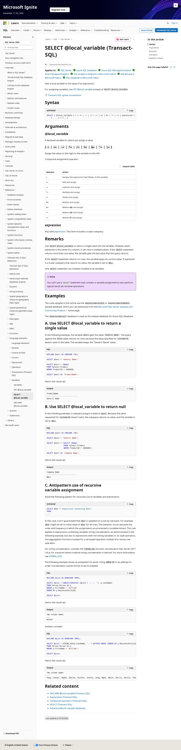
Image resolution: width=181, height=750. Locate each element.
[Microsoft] (5, 23)
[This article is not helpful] (174, 67)
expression (59, 231)
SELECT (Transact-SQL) (61, 704)
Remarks (153, 51)
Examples (153, 54)
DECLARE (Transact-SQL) (70, 693)
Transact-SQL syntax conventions (64, 95)
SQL (55, 39)
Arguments (154, 47)
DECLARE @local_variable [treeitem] (21, 404)
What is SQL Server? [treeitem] (16, 72)
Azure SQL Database (86, 70)
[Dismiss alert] (176, 5)
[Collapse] (33, 37)
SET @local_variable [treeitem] (22, 389)
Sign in (175, 23)
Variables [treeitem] (18, 385)
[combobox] (18, 42)
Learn (47, 39)
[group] (90, 646)
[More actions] (133, 39)
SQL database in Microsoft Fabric (82, 77)
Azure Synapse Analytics (57, 74)
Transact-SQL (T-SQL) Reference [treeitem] (19, 267)
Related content (156, 58)
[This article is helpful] (171, 67)
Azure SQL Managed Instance (116, 70)
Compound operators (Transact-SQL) (68, 700)
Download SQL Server (166, 30)
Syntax (152, 44)
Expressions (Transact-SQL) (63, 697)
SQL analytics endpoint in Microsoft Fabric (95, 74)
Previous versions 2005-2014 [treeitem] (17, 63)
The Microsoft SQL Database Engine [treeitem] (19, 79)
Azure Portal (147, 30)
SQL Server (65, 39)
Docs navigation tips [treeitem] (14, 58)
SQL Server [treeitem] (10, 53)
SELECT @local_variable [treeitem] (21, 396)
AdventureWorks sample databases (68, 708)
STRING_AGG (55, 556)
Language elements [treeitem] (20, 343)
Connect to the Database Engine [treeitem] (18, 87)
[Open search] (168, 23)
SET (83, 89)
